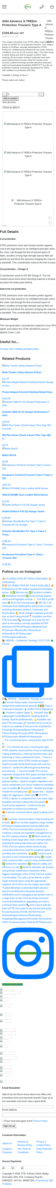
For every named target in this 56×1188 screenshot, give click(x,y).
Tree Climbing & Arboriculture (24, 349)
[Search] (22, 6)
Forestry (4, 349)
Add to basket (10, 98)
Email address (9, 1110)
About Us (7, 1143)
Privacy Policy (40, 1121)
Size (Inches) (9, 102)
